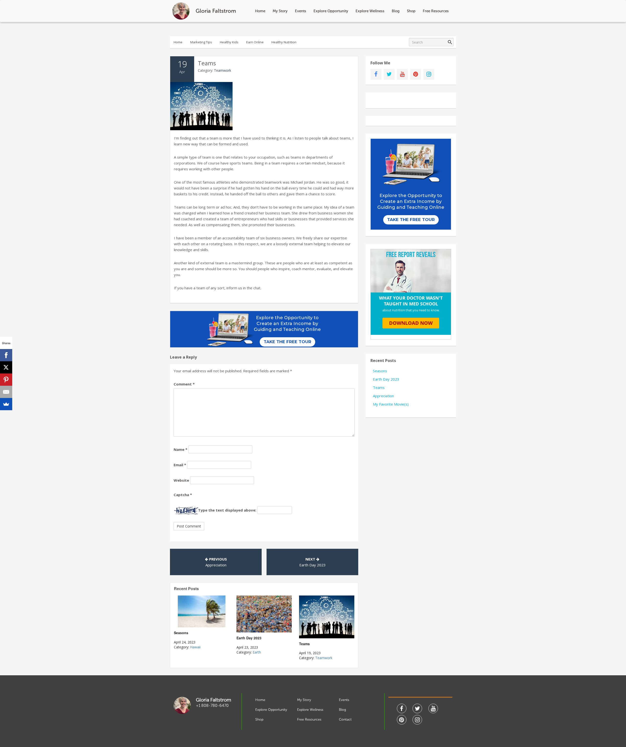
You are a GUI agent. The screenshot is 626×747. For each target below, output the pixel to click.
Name (180, 449)
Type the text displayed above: (227, 510)
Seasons (380, 370)
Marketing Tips (201, 42)
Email (180, 464)
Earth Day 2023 (312, 564)
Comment (184, 384)
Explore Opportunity (330, 11)
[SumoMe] (6, 404)
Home (260, 11)
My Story (280, 11)
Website (181, 480)
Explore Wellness (370, 11)
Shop (411, 11)
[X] (6, 367)
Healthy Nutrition (283, 42)
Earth (257, 652)
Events (300, 11)
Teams (379, 387)
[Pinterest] (6, 380)
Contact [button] (345, 719)
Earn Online (255, 42)
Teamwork (222, 70)
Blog (396, 11)
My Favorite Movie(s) (391, 404)
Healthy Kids (229, 42)
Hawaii (195, 647)
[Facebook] (6, 355)
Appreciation (215, 564)
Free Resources (436, 11)
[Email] (6, 392)
